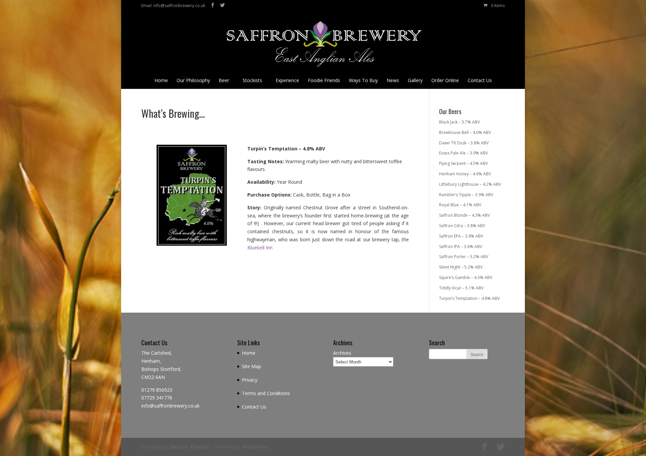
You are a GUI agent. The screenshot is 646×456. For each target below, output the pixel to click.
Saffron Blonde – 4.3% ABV (464, 215)
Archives (342, 353)
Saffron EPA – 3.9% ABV (461, 236)
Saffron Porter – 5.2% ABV (463, 256)
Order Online (445, 80)
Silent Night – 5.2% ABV (460, 267)
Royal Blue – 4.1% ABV (460, 205)
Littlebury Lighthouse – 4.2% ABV (470, 184)
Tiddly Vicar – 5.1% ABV (461, 288)
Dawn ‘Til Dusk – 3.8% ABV (464, 143)
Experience (287, 80)
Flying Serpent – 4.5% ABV (463, 163)
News (393, 80)
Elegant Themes (190, 447)
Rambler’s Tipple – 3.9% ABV (466, 195)
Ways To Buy (363, 80)
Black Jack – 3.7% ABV (459, 122)
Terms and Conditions (266, 393)
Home (161, 80)
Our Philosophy (193, 80)
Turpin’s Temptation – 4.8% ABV (469, 298)
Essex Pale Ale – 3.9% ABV (463, 153)
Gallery (415, 80)
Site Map (251, 366)
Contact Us (480, 80)
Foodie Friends (324, 80)
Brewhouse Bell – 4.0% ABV (465, 132)
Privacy (249, 380)
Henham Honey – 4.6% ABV (465, 174)
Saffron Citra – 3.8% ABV (462, 226)
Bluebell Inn (260, 247)
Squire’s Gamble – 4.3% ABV (465, 277)
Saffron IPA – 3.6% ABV (460, 246)
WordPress (255, 447)
